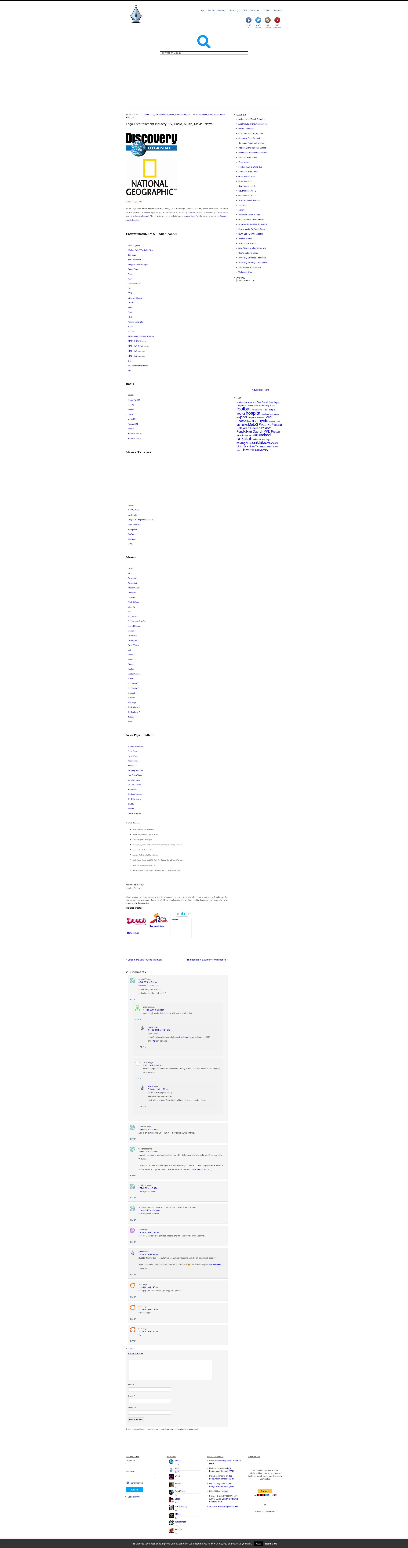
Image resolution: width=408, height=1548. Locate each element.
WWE (130, 544)
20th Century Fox (134, 260)
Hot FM (131, 410)
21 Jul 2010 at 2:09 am (148, 1309)
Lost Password (134, 1496)
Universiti (248, 449)
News (177, 114)
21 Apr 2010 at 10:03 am (149, 1210)
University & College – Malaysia (252, 257)
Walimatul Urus (245, 272)
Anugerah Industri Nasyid (138, 264)
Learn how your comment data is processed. (179, 1429)
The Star (131, 804)
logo (249, 421)
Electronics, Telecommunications (252, 152)
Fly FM (131, 405)
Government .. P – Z (246, 195)
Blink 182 (131, 607)
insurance (269, 414)
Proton (275, 431)
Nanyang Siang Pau (135, 770)
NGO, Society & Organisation (250, 233)
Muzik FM (132, 419)
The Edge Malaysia (135, 794)
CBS (129, 288)
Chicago (131, 631)
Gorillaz (131, 669)
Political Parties (245, 238)
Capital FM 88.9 (134, 400)
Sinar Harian (132, 789)
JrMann (178, 1514)
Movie (198, 114)
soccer (274, 443)
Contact (267, 10)
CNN (130, 293)
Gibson (130, 664)
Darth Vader (132, 515)
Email (131, 1396)
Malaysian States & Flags (249, 214)
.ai (134, 216)
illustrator (144, 216)
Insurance (242, 205)
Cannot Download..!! (194, 1169)
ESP (129, 650)
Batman (131, 505)
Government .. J (245, 181)
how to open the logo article (138, 903)
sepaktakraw (259, 442)
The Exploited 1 (134, 707)
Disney (130, 303)
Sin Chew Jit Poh (134, 785)
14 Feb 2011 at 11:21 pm (159, 1029)
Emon (177, 1475)
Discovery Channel (135, 298)
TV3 (129, 361)
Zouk (130, 722)
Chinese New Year (254, 405)
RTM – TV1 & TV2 (135, 346)
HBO (130, 317)
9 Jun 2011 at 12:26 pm (158, 1089)
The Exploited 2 (134, 712)
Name (131, 1384)
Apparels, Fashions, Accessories (252, 123)
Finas (130, 312)
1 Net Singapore (134, 245)
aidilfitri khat (242, 402)
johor (243, 416)
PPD (267, 431)
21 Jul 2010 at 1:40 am (148, 1287)
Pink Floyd (132, 702)
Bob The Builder (134, 510)
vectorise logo (189, 216)
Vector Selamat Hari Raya (249, 267)
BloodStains (180, 1491)
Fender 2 (131, 659)
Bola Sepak (263, 402)
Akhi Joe (178, 1529)
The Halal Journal (134, 799)
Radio (183, 114)
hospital (253, 412)
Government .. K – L (246, 186)
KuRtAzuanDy (181, 1506)
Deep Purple (132, 635)
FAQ (245, 10)
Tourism (275, 447)
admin (146, 114)
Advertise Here (260, 390)
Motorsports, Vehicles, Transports (252, 224)
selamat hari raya (261, 439)
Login (202, 10)
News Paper (219, 114)
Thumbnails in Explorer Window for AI (206, 959)
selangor (242, 442)
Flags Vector (243, 162)
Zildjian (131, 717)
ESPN (130, 307)
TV (188, 114)
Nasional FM (133, 424)
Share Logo (234, 10)
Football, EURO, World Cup (250, 166)
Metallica (131, 698)
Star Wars (131, 534)
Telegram (278, 10)
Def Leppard (132, 640)
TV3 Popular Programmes (138, 366)
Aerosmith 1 (132, 578)
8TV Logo (132, 255)
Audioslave (132, 592)
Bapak (177, 1498)
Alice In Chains (134, 588)
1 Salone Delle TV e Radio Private (141, 250)
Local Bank (270, 1511)
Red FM (131, 429)
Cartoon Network (134, 284)
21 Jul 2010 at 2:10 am (148, 1331)
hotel (264, 414)
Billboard (131, 597)
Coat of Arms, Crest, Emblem (250, 133)
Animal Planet (133, 269)
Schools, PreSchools (247, 243)
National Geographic (135, 322)
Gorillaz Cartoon (134, 674)
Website (132, 1407)
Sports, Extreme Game (248, 252)
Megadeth (131, 693)
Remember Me (136, 1482)
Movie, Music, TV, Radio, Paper (251, 229)
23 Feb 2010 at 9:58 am (148, 1151)
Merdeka (242, 425)
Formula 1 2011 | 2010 (248, 171)
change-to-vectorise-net (192, 1037)
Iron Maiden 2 (133, 688)
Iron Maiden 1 (133, 683)
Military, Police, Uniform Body (251, 219)
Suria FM (131, 433)
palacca (178, 1483)
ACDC (130, 573)
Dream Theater (133, 645)
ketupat (251, 417)
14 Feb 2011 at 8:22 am (153, 1009)
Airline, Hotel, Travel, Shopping (251, 119)
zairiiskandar (180, 1521)
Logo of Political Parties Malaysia (145, 959)
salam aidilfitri (253, 435)
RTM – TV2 (132, 356)
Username (130, 1460)
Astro (130, 274)
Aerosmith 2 (132, 583)
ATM (254, 402)
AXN (130, 279)
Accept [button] (258, 1543)
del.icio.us (220, 897)
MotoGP (254, 424)
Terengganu (263, 446)
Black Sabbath (133, 602)
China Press (132, 751)
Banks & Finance (245, 128)
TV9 (129, 370)
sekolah (244, 438)
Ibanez (130, 679)
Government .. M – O (247, 190)
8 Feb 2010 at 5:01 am (148, 982)
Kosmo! (131, 761)
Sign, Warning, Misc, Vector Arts (252, 248)
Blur (129, 612)
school (265, 434)
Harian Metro (133, 756)
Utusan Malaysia (134, 813)
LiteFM (131, 414)
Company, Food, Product (249, 138)
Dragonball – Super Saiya (137, 520)
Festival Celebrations (247, 157)
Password (130, 1471)
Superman (131, 539)
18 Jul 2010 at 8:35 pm (148, 1254)
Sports (242, 446)
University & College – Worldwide (252, 262)
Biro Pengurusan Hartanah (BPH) (221, 1469)
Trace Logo (255, 10)
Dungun (267, 405)
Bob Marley (132, 616)
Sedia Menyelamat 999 (228, 1506)
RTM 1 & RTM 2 (134, 341)
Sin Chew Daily (134, 780)
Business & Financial (136, 746)
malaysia (260, 420)
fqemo (177, 1460)
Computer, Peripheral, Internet (251, 142)
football (244, 408)
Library (241, 209)
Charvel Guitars (134, 626)
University (261, 449)
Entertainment (162, 114)
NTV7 (130, 327)
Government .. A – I (246, 176)
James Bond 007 (134, 525)
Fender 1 (131, 655)
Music (171, 114)
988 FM (131, 395)
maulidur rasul (274, 421)
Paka (263, 424)
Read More (271, 1543)
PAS (268, 424)
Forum (211, 10)
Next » (132, 1348)
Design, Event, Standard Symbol (252, 147)
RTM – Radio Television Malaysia (141, 336)
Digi (226, 1491)
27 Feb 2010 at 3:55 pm (148, 1188)
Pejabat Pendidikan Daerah (254, 429)
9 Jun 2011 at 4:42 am (153, 1065)
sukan (251, 446)
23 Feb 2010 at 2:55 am (148, 1129)
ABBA (130, 569)
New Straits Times (135, 775)
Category (221, 10)
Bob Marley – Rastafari (137, 621)
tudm (239, 450)
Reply (133, 999)
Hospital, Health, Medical (249, 200)
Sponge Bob (132, 529)
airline (250, 402)
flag (273, 405)
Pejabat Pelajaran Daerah (259, 426)
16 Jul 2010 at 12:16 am (148, 1232)
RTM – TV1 (132, 351)
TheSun (131, 809)
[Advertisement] (204, 84)
